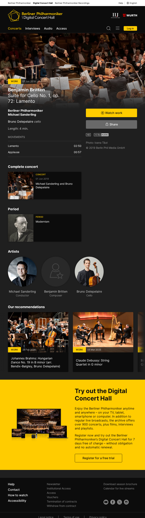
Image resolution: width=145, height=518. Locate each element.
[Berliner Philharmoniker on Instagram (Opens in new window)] (126, 502)
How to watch (18, 495)
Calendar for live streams (118, 488)
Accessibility (17, 500)
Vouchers (52, 497)
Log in (130, 28)
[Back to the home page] (35, 15)
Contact (14, 490)
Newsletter (53, 484)
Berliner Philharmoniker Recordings (72, 3)
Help (121, 3)
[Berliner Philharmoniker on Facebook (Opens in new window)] (112, 502)
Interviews (32, 28)
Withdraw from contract (61, 505)
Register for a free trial (98, 458)
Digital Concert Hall (43, 3)
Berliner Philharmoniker (19, 3)
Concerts (15, 28)
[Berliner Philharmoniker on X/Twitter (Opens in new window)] (119, 502)
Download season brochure (120, 484)
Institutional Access (59, 488)
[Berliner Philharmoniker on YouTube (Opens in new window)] (105, 502)
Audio (48, 28)
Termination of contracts (62, 501)
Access (61, 28)
